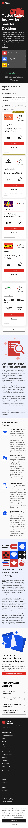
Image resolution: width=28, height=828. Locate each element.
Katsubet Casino (8, 296)
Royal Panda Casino (9, 169)
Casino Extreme (6, 766)
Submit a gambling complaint (14, 673)
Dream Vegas (5, 763)
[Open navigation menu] (24, 2)
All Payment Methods (7, 735)
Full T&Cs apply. (7, 278)
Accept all (14, 821)
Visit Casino (14, 143)
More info (14, 148)
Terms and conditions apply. (9, 237)
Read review (21, 120)
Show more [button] (5, 100)
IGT (3, 776)
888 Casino (5, 760)
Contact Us (4, 790)
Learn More (14, 824)
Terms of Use (5, 796)
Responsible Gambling (7, 793)
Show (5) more (14, 330)
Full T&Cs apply (6, 152)
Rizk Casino (7, 252)
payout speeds (18, 378)
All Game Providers (6, 774)
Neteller (4, 741)
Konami (4, 779)
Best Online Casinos (7, 754)
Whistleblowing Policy (7, 799)
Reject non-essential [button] (18, 817)
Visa (3, 744)
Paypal (3, 738)
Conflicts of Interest (7, 801)
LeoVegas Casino (8, 125)
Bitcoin (3, 747)
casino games (15, 604)
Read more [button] (5, 47)
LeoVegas (4, 757)
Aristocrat (4, 782)
